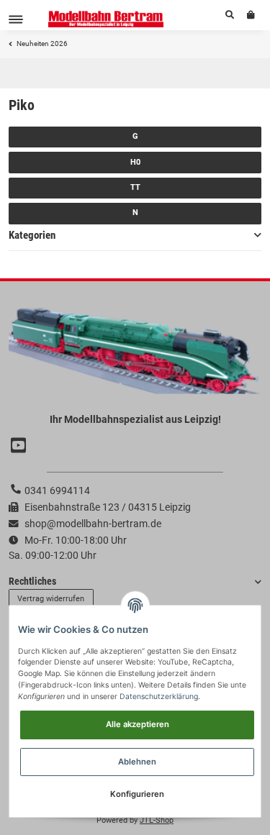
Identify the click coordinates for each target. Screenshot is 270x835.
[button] (229, 15)
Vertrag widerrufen (50, 598)
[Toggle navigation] (16, 19)
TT (135, 187)
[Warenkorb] (250, 15)
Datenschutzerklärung (159, 696)
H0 (135, 162)
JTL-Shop (157, 820)
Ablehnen (137, 762)
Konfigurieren (137, 794)
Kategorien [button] (32, 235)
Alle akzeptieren (137, 724)
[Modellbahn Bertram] (106, 19)
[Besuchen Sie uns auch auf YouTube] (20, 446)
